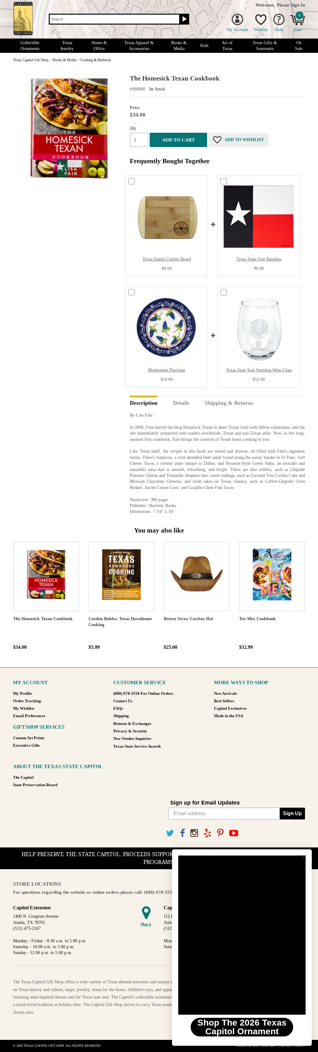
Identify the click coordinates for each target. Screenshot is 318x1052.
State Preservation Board (35, 785)
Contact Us (122, 701)
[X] (170, 833)
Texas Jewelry (67, 45)
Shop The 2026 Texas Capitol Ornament (242, 1027)
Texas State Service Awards (137, 746)
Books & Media (179, 45)
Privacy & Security (130, 731)
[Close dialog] (303, 857)
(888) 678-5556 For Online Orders (143, 693)
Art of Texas (227, 45)
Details (181, 403)
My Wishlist (23, 708)
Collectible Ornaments (29, 45)
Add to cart (178, 139)
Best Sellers (224, 701)
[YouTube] (233, 833)
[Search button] (183, 19)
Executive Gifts (26, 745)
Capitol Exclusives (230, 708)
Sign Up (292, 813)
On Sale (298, 45)
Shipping (121, 716)
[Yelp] (208, 833)
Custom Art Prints (28, 738)
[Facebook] (182, 833)
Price (134, 107)
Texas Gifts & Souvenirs (264, 45)
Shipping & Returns (229, 403)
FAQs (118, 708)
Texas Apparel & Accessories (139, 45)
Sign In (298, 4)
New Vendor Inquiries (132, 738)
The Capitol (23, 777)
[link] (242, 935)
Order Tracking (27, 701)
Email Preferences (29, 716)
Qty (133, 128)
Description (143, 403)
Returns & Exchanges (132, 724)
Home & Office (99, 45)
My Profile (22, 693)
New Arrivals (225, 693)
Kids (204, 45)
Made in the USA (228, 716)
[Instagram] (194, 833)
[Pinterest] (220, 833)
